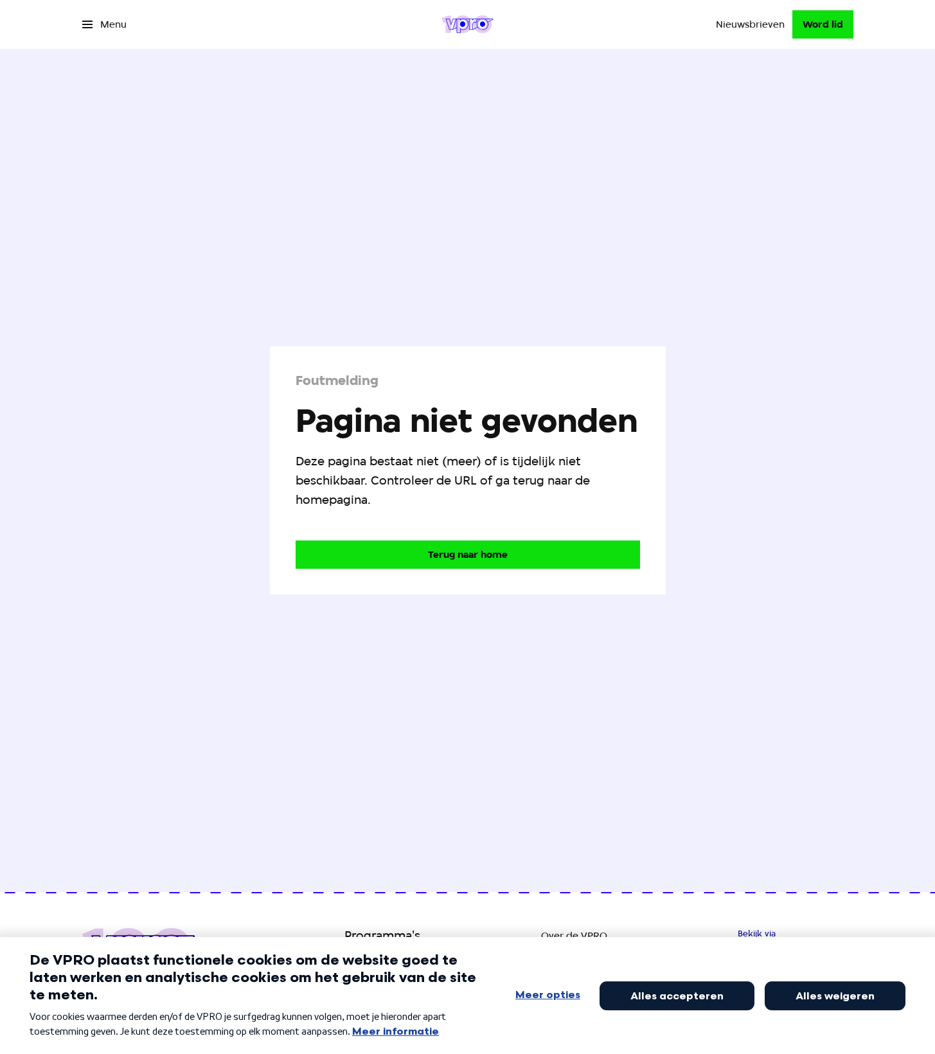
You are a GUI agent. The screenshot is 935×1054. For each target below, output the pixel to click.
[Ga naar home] (467, 24)
